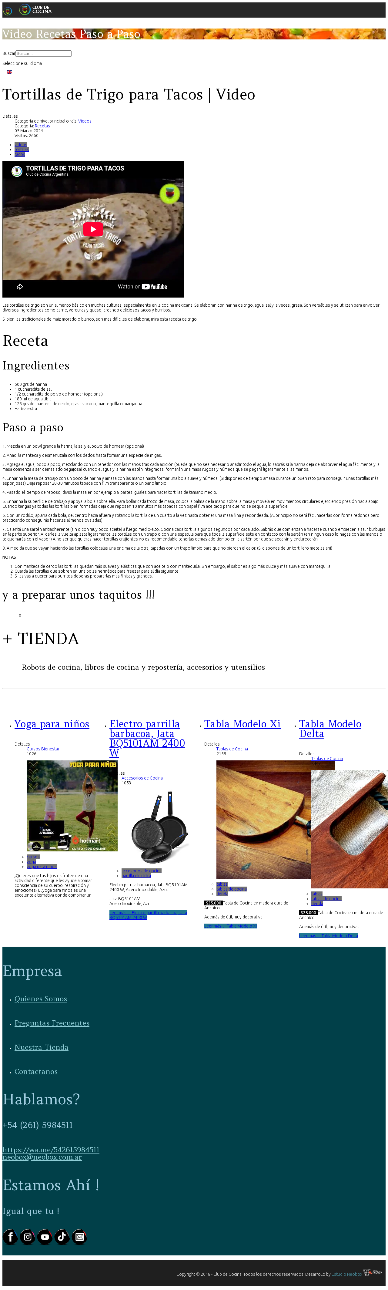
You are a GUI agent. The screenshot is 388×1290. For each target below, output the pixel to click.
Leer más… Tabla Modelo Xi (230, 926)
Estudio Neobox (347, 1274)
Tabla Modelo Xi (242, 724)
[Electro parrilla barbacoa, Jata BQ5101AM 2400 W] (159, 863)
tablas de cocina (231, 889)
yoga (31, 861)
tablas (222, 884)
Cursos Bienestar (43, 748)
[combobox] (43, 53)
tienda (222, 893)
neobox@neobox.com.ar (42, 1157)
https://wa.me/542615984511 (50, 1149)
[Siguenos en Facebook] (11, 1243)
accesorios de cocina (142, 870)
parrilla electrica (136, 875)
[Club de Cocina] (29, 15)
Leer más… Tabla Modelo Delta (328, 935)
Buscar (8, 53)
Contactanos (36, 1071)
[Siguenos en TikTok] (63, 1243)
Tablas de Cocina (232, 748)
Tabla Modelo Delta (330, 729)
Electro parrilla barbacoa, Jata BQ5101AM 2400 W (147, 738)
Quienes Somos (41, 998)
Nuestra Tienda (42, 1047)
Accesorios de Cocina (142, 778)
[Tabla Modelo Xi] (275, 877)
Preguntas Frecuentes (52, 1023)
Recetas (42, 125)
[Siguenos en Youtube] (45, 1243)
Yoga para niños (52, 724)
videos (21, 144)
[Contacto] (79, 1243)
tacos (20, 154)
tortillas (22, 149)
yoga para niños (42, 866)
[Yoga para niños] (72, 849)
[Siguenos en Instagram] (28, 1243)
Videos (85, 121)
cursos (33, 856)
